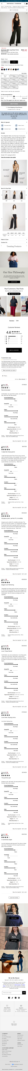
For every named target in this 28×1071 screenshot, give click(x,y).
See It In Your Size (6, 188)
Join (24, 992)
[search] (25, 4)
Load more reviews (14, 897)
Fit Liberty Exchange (6, 1054)
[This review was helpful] (22, 441)
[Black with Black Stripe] (4, 69)
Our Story (4, 1035)
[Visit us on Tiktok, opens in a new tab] (12, 998)
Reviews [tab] (11, 320)
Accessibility (5, 1056)
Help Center (4, 1049)
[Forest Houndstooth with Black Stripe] (16, 69)
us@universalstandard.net (21, 1009)
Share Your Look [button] (15, 293)
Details (3, 133)
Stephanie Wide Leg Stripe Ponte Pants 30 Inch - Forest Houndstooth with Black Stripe (14, 7)
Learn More (8, 117)
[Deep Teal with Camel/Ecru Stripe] (11, 69)
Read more (19, 461)
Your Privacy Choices (18, 1064)
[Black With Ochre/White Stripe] (9, 69)
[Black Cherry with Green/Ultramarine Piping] (2, 69)
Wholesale (4, 1043)
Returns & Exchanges (6, 1051)
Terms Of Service (14, 1066)
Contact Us (4, 242)
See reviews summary (13, 54)
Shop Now (14, 918)
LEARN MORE (14, 281)
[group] (14, 1)
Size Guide (24, 73)
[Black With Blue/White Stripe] (6, 69)
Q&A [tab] (17, 320)
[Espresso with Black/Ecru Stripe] (13, 69)
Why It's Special (5, 122)
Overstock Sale (8, 6)
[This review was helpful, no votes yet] (22, 507)
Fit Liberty (4, 1038)
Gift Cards (19, 1038)
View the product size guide (8, 157)
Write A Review (14, 350)
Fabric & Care (4, 239)
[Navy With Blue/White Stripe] (18, 69)
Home (2, 6)
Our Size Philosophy (6, 1036)
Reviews (4, 1045)
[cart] (26, 3)
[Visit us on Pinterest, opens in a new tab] (19, 998)
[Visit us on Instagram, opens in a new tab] (15, 998)
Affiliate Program (21, 1040)
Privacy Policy (7, 1064)
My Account (20, 1036)
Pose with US (20, 1035)
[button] (2, 1)
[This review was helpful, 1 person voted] (22, 640)
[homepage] (14, 3)
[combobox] (21, 379)
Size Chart (19, 1046)
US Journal (4, 1041)
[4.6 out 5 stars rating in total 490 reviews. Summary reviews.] (4, 54)
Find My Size (20, 1044)
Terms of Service (18, 984)
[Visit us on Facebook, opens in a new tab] (9, 998)
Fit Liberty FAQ (5, 1040)
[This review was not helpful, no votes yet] (25, 441)
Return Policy (5, 1052)
